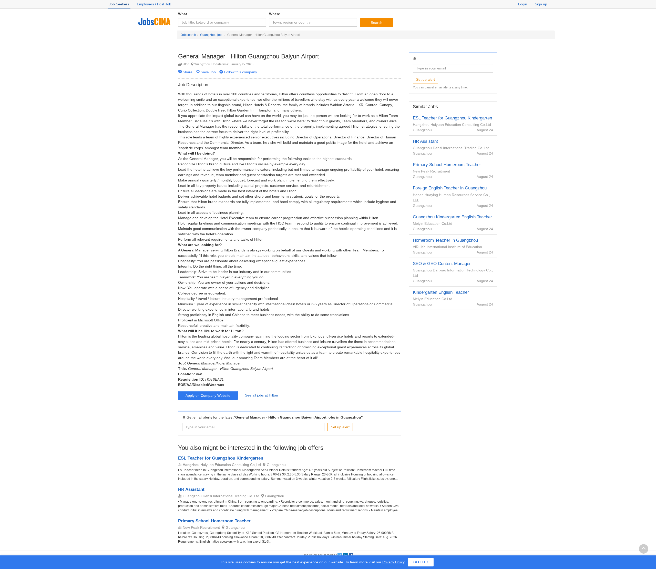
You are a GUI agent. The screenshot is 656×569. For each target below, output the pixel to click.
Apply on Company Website (208, 395)
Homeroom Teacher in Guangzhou (445, 240)
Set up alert (340, 427)
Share (187, 72)
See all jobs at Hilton (261, 395)
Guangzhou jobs (211, 35)
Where (274, 14)
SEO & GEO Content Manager (442, 263)
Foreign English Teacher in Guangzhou (450, 188)
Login (522, 4)
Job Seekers (119, 4)
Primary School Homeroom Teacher (214, 521)
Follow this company (240, 72)
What (182, 14)
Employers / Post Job (154, 4)
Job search (188, 35)
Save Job (208, 72)
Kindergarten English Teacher (441, 292)
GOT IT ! (420, 562)
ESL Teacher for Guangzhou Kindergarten (220, 458)
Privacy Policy (393, 562)
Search (376, 23)
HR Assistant (191, 489)
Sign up (541, 4)
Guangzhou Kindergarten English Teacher (452, 217)
